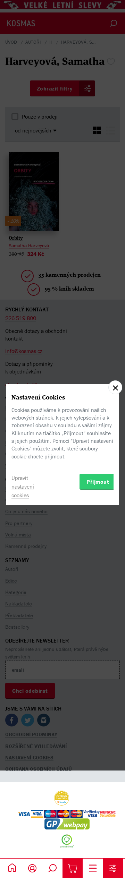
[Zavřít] (115, 387)
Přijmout (97, 481)
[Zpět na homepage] (12, 868)
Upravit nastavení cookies (22, 486)
